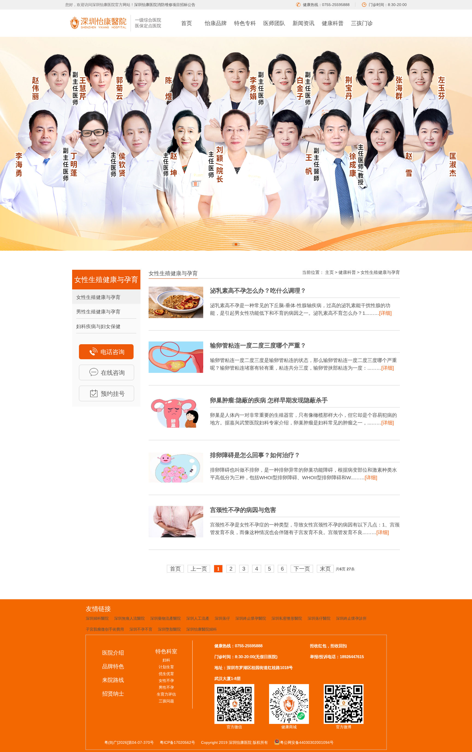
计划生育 (166, 667)
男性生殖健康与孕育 (98, 311)
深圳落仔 (222, 618)
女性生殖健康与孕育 (98, 297)
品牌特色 (113, 666)
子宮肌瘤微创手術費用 (105, 629)
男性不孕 (166, 687)
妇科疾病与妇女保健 (98, 326)
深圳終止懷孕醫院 (250, 618)
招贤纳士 (113, 694)
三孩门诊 (362, 23)
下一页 (302, 569)
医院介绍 (113, 653)
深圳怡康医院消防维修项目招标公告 (164, 4)
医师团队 (274, 23)
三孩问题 (166, 701)
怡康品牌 (216, 23)
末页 (325, 569)
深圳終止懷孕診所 (351, 618)
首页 (186, 23)
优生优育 (166, 674)
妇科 (166, 660)
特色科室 (166, 651)
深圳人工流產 (197, 618)
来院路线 (113, 680)
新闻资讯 (303, 23)
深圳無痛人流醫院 (129, 618)
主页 (329, 272)
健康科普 (333, 23)
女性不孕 (166, 680)
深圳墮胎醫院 (169, 629)
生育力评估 (166, 694)
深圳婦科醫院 (97, 618)
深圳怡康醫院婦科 (201, 629)
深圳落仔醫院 (319, 618)
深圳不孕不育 (140, 629)
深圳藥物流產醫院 (165, 618)
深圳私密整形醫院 (287, 618)
